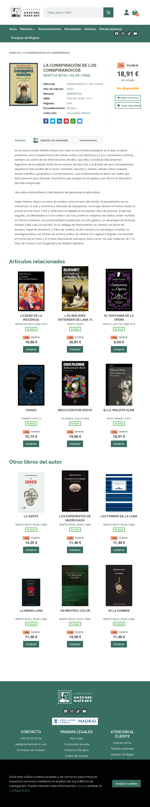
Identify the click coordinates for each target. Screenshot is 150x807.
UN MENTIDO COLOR (75, 610)
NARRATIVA (15, 52)
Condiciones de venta (76, 744)
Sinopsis (20, 140)
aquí (80, 786)
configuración (19, 790)
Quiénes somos (122, 742)
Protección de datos (77, 750)
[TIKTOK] (129, 33)
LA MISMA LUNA (31, 610)
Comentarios (88, 140)
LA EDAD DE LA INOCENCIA (31, 317)
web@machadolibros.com (31, 744)
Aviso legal (76, 738)
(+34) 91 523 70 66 (31, 738)
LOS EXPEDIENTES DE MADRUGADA (75, 518)
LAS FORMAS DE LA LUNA (118, 516)
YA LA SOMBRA (119, 610)
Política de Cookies (76, 755)
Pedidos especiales (122, 748)
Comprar (31, 349)
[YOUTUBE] (135, 33)
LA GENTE (31, 516)
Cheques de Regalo (122, 754)
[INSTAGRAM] (123, 33)
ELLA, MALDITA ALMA (119, 410)
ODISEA (31, 410)
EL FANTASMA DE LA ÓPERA (119, 317)
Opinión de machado (54, 140)
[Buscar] (108, 12)
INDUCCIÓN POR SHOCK (75, 410)
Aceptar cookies (126, 783)
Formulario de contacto (31, 750)
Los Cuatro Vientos (79, 113)
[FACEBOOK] (116, 33)
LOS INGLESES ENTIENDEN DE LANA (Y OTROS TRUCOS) (75, 317)
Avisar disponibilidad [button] (131, 105)
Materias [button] (26, 29)
